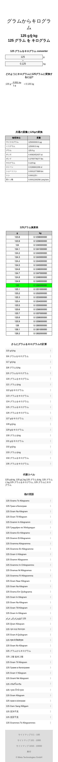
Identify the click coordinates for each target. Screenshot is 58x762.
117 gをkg (10, 362)
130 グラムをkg (13, 435)
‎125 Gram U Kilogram (16, 554)
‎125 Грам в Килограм (16, 506)
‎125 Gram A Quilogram (17, 634)
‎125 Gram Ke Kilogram (17, 645)
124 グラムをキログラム (17, 401)
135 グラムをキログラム (17, 463)
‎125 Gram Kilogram (15, 695)
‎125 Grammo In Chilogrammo (20, 565)
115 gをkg (10, 350)
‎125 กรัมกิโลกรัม (13, 684)
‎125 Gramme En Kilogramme (19, 549)
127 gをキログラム (15, 418)
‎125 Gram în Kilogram (16, 597)
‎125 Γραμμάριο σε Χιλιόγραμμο (20, 527)
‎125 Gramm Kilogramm (17, 559)
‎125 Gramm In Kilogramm (18, 522)
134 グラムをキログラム (17, 458)
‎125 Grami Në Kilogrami (17, 678)
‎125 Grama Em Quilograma (19, 592)
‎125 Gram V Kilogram (16, 673)
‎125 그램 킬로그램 (14, 656)
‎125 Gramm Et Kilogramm (18, 538)
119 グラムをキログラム (17, 373)
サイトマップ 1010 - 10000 (29, 746)
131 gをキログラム (15, 441)
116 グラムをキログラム (17, 356)
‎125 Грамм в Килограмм (18, 667)
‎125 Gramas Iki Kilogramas (19, 570)
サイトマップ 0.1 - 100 (29, 734)
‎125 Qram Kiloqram (15, 624)
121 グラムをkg (13, 384)
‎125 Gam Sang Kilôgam (17, 706)
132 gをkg (11, 446)
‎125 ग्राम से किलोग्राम (14, 640)
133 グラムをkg (13, 452)
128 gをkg (11, 424)
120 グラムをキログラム (17, 379)
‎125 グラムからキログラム (18, 651)
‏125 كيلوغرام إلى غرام (16, 618)
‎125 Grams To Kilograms (17, 500)
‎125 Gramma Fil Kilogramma (19, 575)
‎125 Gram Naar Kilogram (18, 581)
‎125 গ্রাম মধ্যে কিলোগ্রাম (15, 629)
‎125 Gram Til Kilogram (16, 517)
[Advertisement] (29, 7)
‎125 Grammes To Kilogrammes (20, 723)
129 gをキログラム (15, 430)
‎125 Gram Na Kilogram (17, 511)
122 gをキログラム (15, 390)
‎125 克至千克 (12, 717)
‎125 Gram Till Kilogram (17, 608)
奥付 (29, 751)
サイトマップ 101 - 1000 (29, 740)
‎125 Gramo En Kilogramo (18, 533)
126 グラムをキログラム (17, 413)
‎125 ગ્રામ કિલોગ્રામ (15, 690)
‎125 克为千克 (12, 711)
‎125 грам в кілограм (15, 701)
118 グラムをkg (13, 367)
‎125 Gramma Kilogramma (18, 543)
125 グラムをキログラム (17, 407)
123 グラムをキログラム (17, 396)
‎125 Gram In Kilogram (16, 613)
